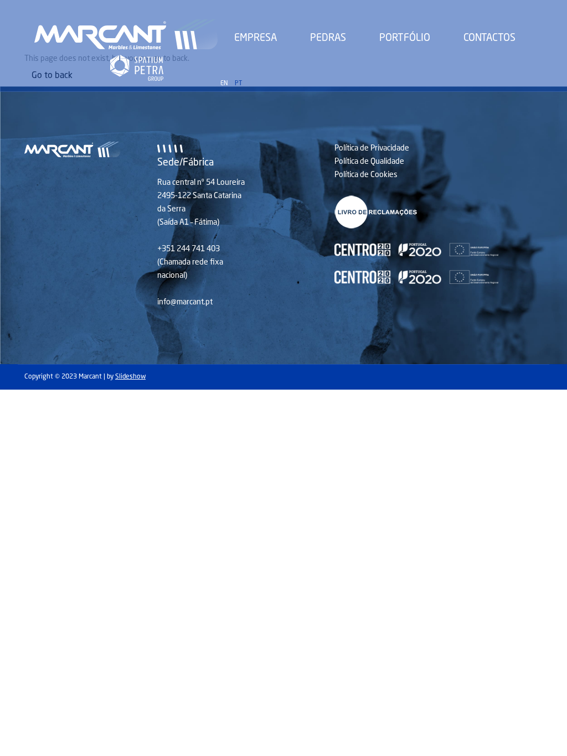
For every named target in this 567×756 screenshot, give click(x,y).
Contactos (489, 38)
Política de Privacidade (371, 148)
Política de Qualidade (369, 161)
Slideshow (130, 377)
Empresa (255, 38)
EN (224, 84)
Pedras (328, 38)
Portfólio (404, 38)
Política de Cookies (366, 175)
